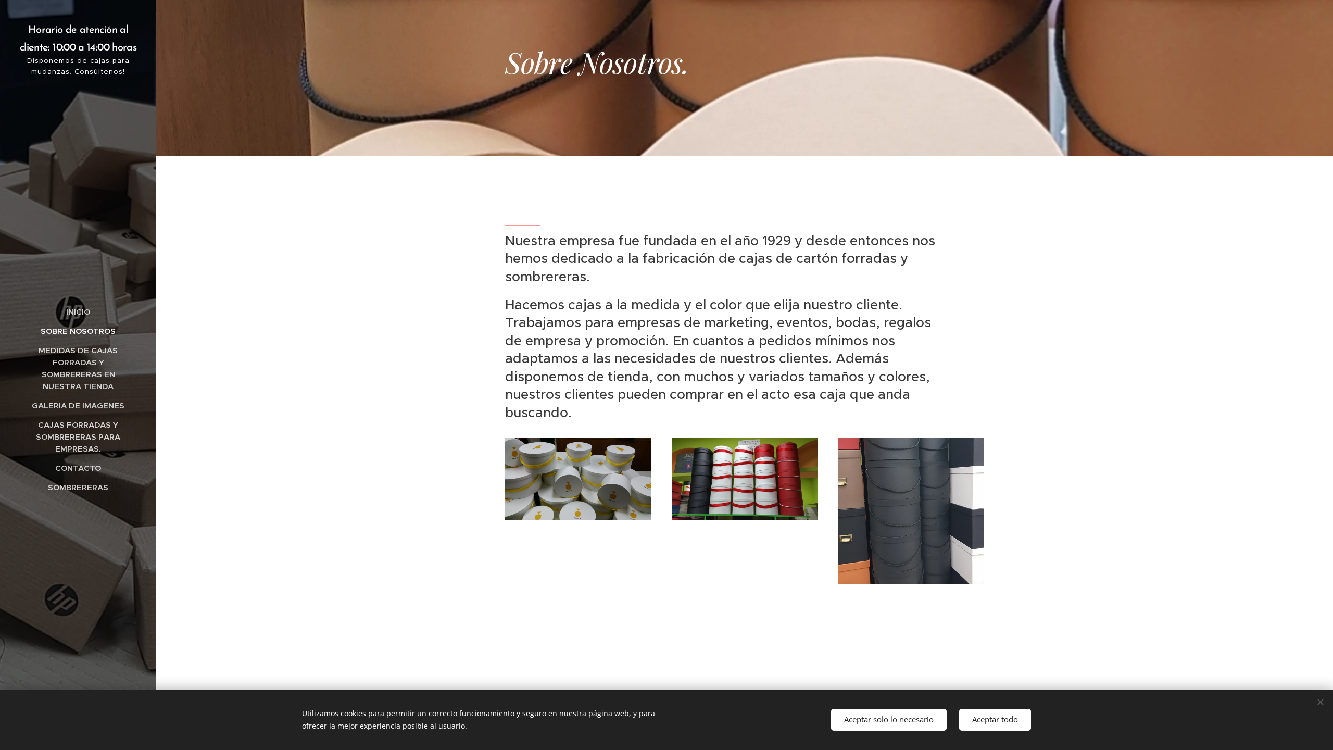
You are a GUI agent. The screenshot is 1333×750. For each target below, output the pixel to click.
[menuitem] (78, 312)
